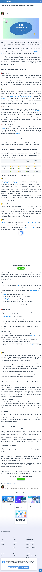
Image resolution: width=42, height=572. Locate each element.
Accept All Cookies (24, 567)
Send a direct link (7, 316)
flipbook (4, 222)
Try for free (21, 268)
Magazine (15, 542)
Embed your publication (8, 319)
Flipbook (14, 537)
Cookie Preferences (13, 567)
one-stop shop (35, 278)
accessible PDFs (35, 110)
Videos (4, 294)
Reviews (2, 545)
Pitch (14, 547)
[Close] (35, 559)
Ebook (14, 544)
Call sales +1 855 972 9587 (31, 555)
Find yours (15, 549)
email (23, 344)
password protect (5, 98)
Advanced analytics (29, 541)
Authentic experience (29, 539)
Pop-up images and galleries (9, 298)
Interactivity (28, 537)
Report (14, 545)
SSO (32, 344)
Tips (15, 483)
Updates (2, 544)
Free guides (3, 556)
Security (14, 556)
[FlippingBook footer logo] (5, 531)
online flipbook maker (30, 227)
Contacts (14, 555)
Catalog (14, 539)
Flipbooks (9, 483)
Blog (11, 1)
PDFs (5, 483)
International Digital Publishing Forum (10, 182)
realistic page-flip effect (33, 222)
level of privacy (33, 335)
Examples (2, 541)
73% (19, 285)
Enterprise (3, 542)
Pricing (2, 539)
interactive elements (34, 290)
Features (2, 537)
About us (14, 553)
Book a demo (28, 553)
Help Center (3, 553)
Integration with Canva (30, 542)
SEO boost (17, 133)
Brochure (14, 541)
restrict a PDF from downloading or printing (20, 96)
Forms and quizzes (7, 299)
